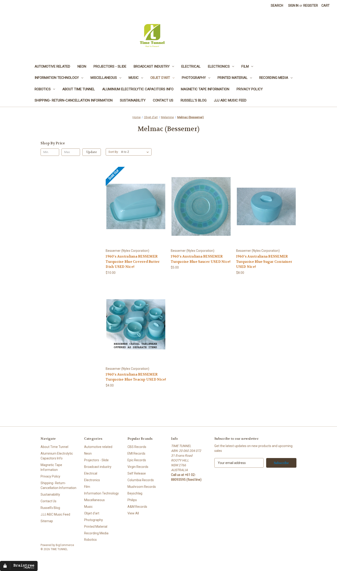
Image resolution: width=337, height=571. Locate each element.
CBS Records (136, 447)
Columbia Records (140, 480)
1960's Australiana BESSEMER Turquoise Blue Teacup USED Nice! (136, 377)
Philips (132, 500)
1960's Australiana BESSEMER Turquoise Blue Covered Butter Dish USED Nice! (133, 261)
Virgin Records (137, 467)
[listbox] (135, 151)
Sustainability (133, 100)
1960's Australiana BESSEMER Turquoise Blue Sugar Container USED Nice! (264, 261)
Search (277, 5)
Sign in (293, 5)
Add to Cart (201, 210)
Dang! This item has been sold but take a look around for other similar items (136, 210)
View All (133, 513)
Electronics (219, 66)
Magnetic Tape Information (205, 89)
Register (310, 5)
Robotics (43, 89)
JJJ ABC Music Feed (230, 100)
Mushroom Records (141, 487)
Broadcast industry (152, 66)
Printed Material (233, 78)
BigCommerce (65, 545)
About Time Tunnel (78, 89)
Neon (81, 66)
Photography (194, 78)
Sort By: (113, 152)
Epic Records (136, 460)
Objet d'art (160, 78)
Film (245, 66)
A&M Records (137, 506)
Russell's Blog (194, 100)
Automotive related (52, 66)
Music (134, 78)
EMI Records (136, 453)
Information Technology (57, 78)
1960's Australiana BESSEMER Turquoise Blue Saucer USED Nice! (200, 259)
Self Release (136, 473)
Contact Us (163, 100)
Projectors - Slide (110, 66)
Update (91, 152)
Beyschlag (134, 493)
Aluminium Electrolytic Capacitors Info (138, 89)
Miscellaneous (104, 78)
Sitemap (47, 521)
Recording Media (273, 78)
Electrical (191, 66)
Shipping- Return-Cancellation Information (74, 100)
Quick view (118, 199)
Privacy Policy (250, 89)
